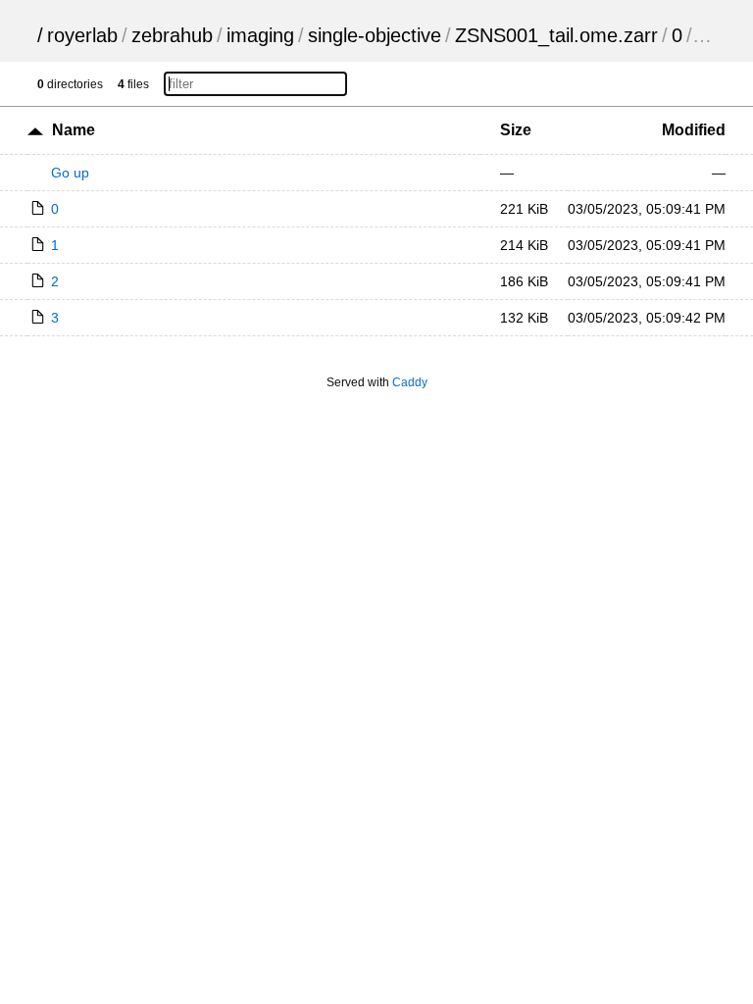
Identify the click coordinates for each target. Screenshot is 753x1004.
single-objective (374, 35)
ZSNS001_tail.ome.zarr (556, 35)
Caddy (409, 382)
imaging (260, 35)
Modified (694, 130)
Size (515, 130)
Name (73, 130)
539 (712, 35)
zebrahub (172, 35)
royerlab (82, 35)
